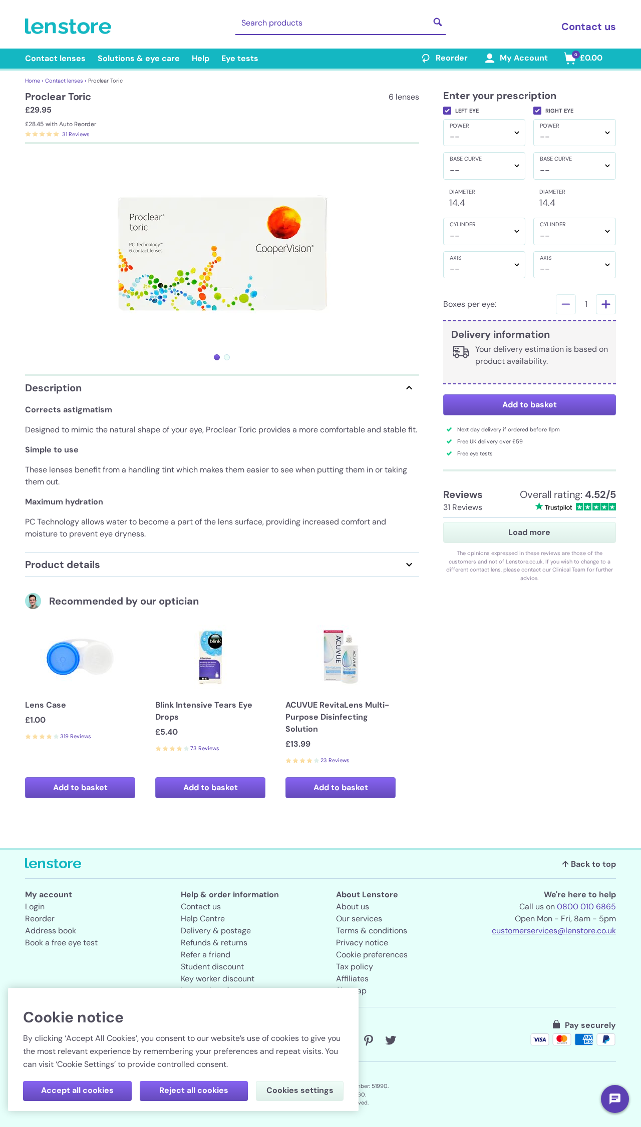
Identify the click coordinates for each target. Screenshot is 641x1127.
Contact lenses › (65, 80)
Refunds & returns (214, 942)
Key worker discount (217, 978)
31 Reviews (76, 134)
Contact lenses (55, 58)
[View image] (217, 357)
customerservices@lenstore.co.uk (554, 930)
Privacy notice (362, 942)
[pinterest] (369, 1040)
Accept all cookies (77, 1090)
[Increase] (606, 304)
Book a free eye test (61, 942)
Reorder (452, 58)
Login (35, 906)
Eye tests (239, 58)
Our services (359, 918)
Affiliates (352, 978)
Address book (50, 930)
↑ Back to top (589, 864)
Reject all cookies (193, 1090)
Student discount (212, 966)
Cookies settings (300, 1090)
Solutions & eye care (139, 58)
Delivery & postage (216, 930)
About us (352, 906)
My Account (524, 58)
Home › (34, 80)
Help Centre (203, 918)
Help (200, 58)
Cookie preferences (372, 954)
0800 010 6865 (586, 906)
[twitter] (391, 1040)
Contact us (588, 26)
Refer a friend (205, 954)
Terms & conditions (371, 930)
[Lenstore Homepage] (70, 27)
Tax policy (354, 966)
